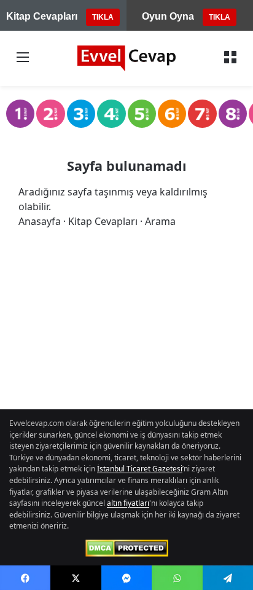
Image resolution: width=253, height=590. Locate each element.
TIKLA (103, 17)
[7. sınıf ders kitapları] (202, 114)
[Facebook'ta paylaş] (25, 577)
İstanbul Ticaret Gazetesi (139, 468)
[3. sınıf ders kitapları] (81, 114)
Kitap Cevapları (103, 221)
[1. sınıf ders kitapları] (20, 114)
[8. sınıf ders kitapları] (233, 114)
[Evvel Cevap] (126, 58)
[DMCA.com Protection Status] (126, 548)
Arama (160, 221)
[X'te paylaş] (75, 577)
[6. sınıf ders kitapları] (172, 114)
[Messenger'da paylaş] (126, 577)
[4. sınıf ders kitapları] (111, 114)
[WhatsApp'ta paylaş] (177, 577)
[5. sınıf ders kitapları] (142, 114)
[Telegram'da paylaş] (228, 577)
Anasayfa (39, 221)
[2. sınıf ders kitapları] (50, 114)
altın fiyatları (128, 503)
